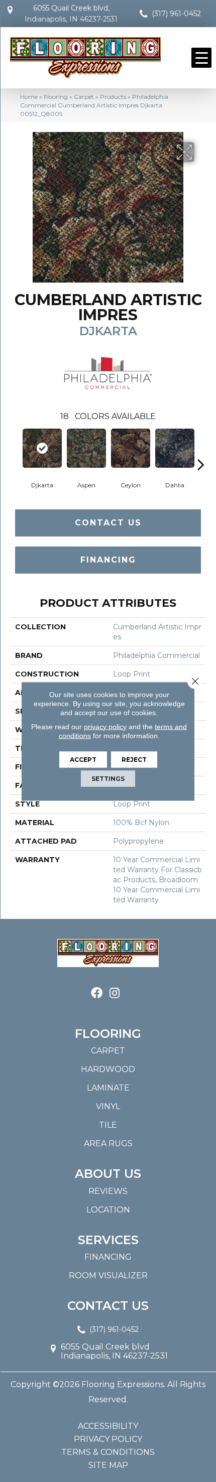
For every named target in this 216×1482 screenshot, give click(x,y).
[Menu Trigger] (201, 58)
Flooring (56, 96)
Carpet (84, 96)
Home (29, 96)
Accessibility (108, 1426)
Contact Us (108, 522)
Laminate (108, 1088)
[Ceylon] (131, 448)
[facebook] (96, 993)
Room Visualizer (108, 1275)
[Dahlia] (175, 448)
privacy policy (105, 726)
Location (108, 1210)
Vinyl (108, 1106)
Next (200, 449)
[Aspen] (86, 448)
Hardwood (108, 1069)
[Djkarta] (42, 448)
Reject (134, 759)
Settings (108, 778)
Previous (15, 449)
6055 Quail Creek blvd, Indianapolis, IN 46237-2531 (71, 14)
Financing (108, 560)
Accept (83, 759)
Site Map (108, 1465)
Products (113, 96)
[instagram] (115, 993)
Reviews (108, 1191)
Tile (108, 1125)
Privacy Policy (108, 1439)
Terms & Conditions (108, 1452)
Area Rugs (108, 1143)
